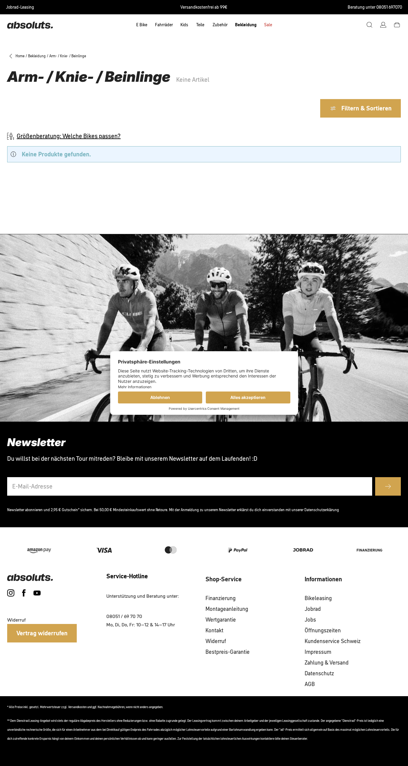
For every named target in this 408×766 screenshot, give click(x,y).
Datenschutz (319, 673)
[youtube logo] (37, 593)
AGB (310, 684)
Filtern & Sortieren (366, 108)
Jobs (310, 619)
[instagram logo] (10, 593)
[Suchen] (369, 25)
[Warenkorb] (397, 25)
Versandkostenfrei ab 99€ (203, 7)
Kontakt (214, 630)
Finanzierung (220, 598)
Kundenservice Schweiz (333, 641)
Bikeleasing (318, 598)
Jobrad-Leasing (20, 7)
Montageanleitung (226, 609)
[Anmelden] (383, 25)
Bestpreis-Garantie (227, 652)
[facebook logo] (24, 593)
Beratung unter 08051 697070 (375, 7)
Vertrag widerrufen (42, 633)
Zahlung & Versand (327, 662)
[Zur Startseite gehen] (30, 25)
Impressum (318, 652)
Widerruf (215, 641)
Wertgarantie (220, 619)
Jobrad (313, 609)
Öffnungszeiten (323, 630)
